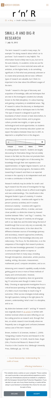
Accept (37, 394)
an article (27, 312)
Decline (14, 394)
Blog (11, 20)
